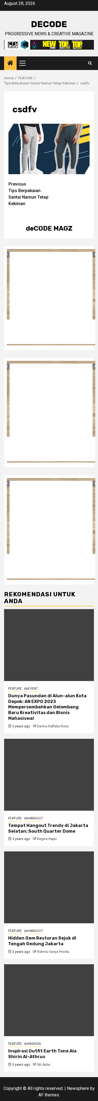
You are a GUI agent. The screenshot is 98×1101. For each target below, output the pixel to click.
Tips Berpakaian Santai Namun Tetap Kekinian (28, 194)
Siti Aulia (43, 1065)
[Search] (90, 63)
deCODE (49, 24)
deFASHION (32, 1044)
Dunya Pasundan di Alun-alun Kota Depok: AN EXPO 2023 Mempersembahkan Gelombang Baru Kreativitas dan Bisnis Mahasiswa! (47, 707)
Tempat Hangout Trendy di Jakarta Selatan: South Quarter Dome (48, 828)
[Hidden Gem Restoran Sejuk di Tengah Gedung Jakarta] (49, 887)
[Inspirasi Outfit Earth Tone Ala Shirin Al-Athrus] (49, 1000)
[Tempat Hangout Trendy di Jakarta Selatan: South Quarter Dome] (49, 775)
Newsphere (78, 1088)
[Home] (10, 63)
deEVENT (31, 688)
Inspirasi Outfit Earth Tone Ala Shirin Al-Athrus (42, 1053)
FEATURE (15, 688)
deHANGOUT (33, 818)
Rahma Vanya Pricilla (53, 952)
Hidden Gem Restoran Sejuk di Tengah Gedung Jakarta (42, 940)
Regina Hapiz (47, 839)
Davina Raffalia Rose (53, 726)
